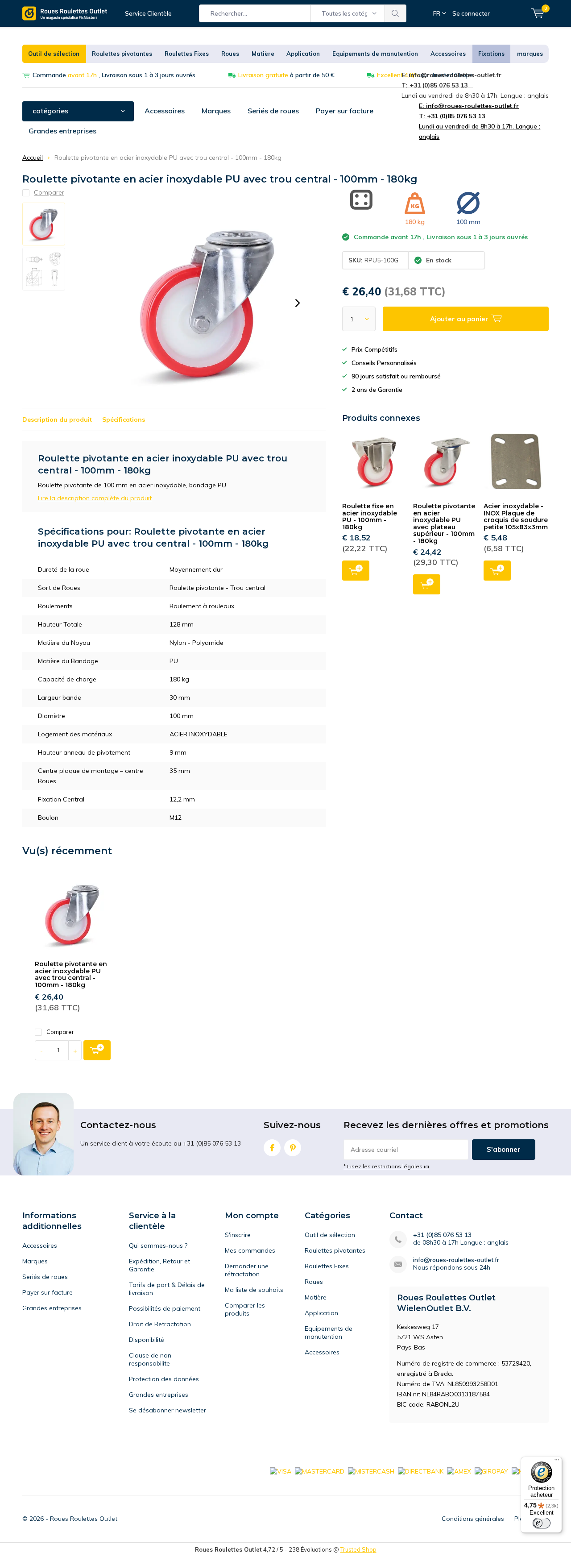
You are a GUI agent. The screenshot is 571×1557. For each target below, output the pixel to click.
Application (303, 53)
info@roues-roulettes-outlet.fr (456, 1260)
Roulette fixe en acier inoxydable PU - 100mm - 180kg (369, 516)
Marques (216, 110)
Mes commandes (250, 1250)
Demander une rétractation (247, 1270)
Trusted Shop (358, 1549)
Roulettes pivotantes (122, 53)
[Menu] (556, 1462)
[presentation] (297, 303)
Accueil (32, 158)
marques (530, 53)
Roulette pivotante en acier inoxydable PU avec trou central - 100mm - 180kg (71, 974)
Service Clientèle (148, 13)
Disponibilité (146, 1340)
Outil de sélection (53, 53)
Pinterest (292, 1147)
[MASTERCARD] (319, 1470)
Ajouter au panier (355, 571)
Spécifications (123, 419)
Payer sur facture (344, 110)
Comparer (60, 1031)
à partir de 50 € (286, 75)
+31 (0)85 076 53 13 (442, 1235)
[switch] (541, 1523)
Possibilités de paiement (164, 1308)
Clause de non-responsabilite (151, 1359)
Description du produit (57, 419)
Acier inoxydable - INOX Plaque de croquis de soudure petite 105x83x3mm (516, 516)
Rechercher (395, 13)
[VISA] (280, 1470)
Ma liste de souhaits (254, 1290)
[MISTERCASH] (371, 1470)
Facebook (272, 1147)
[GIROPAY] (491, 1470)
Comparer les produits (245, 1309)
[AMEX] (459, 1470)
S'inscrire (238, 1235)
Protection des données (164, 1379)
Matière (263, 53)
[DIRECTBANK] (420, 1470)
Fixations (491, 53)
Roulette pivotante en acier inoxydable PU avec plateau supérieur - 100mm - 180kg (444, 523)
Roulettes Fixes (187, 53)
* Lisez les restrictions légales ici (386, 1166)
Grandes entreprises (62, 130)
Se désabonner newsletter (167, 1410)
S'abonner (504, 1149)
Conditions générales (473, 1519)
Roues (230, 53)
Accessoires (448, 53)
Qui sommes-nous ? (158, 1245)
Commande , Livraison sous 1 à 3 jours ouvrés (114, 75)
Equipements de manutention (375, 53)
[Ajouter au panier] (97, 1050)
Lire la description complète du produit (95, 498)
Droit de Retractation (160, 1324)
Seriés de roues (273, 110)
